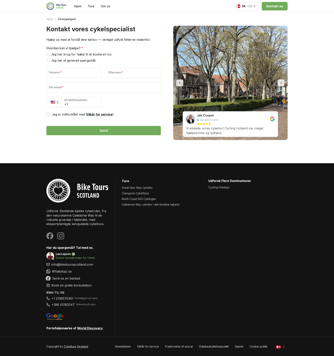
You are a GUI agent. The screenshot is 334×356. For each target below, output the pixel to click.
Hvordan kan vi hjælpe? (64, 48)
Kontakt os (274, 6)
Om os (105, 6)
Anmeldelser (123, 346)
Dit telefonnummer (75, 100)
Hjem (78, 6)
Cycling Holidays (219, 187)
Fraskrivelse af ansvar (179, 346)
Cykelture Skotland (76, 346)
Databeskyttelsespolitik (214, 346)
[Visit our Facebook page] (49, 235)
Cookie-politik (259, 346)
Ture (91, 6)
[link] (77, 271)
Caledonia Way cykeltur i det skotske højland (150, 204)
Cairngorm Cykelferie (135, 193)
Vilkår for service (99, 114)
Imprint (239, 346)
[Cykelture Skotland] (77, 191)
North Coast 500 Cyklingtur (139, 199)
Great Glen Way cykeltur (137, 187)
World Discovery (90, 328)
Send (104, 130)
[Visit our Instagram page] (60, 235)
